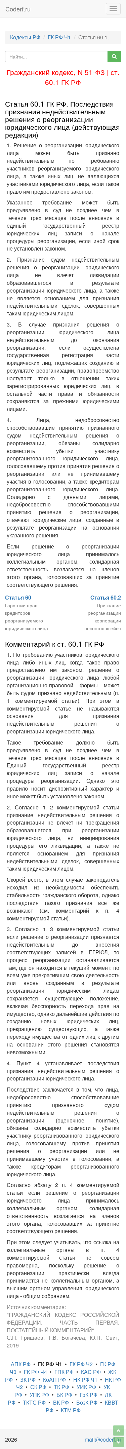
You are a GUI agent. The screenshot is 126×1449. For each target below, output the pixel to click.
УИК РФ (86, 1387)
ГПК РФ (64, 1372)
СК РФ (38, 1387)
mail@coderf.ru (103, 1439)
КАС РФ (91, 1372)
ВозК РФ (86, 1402)
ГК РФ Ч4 (35, 1372)
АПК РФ (21, 1364)
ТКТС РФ (34, 1402)
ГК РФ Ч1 (59, 37)
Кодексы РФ (25, 37)
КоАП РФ (54, 1379)
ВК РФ (61, 1402)
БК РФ (64, 1395)
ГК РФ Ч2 (81, 1364)
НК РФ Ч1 (85, 1379)
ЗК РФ (28, 1379)
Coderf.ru (18, 8)
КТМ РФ (71, 1410)
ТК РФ (61, 1387)
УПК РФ (39, 1395)
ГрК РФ (88, 1395)
